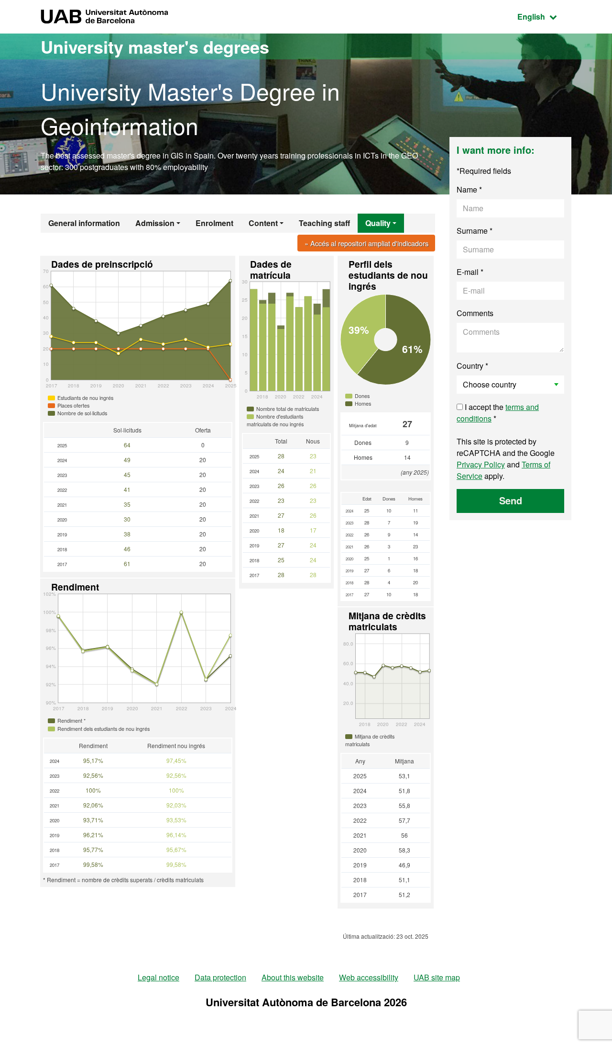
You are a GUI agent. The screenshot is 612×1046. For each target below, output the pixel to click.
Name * (469, 189)
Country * (472, 365)
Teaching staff (324, 222)
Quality (378, 222)
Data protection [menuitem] (220, 977)
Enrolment (214, 222)
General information (84, 222)
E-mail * (470, 271)
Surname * (474, 230)
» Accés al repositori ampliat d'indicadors (366, 243)
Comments (475, 312)
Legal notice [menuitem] (158, 977)
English (544, 16)
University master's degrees (155, 46)
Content (263, 222)
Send (510, 500)
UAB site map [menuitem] (437, 977)
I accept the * (498, 412)
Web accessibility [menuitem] (368, 977)
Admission (155, 222)
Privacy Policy (481, 464)
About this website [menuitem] (293, 977)
